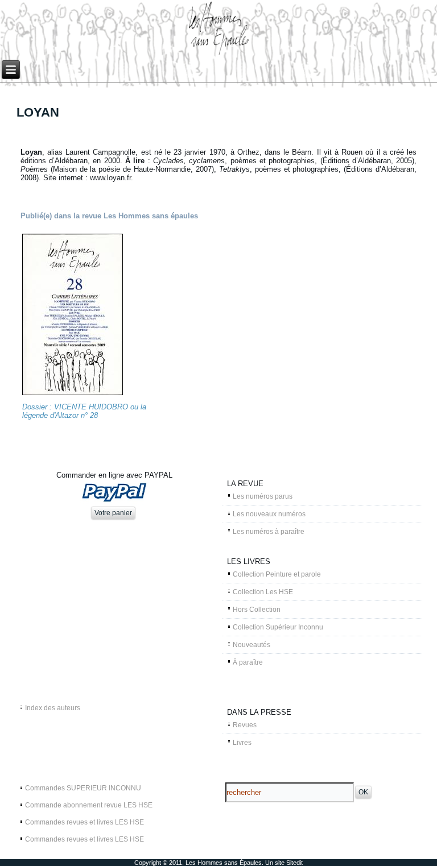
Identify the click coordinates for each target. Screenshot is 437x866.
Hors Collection (257, 610)
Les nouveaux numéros (269, 514)
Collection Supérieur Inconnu (278, 627)
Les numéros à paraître (268, 532)
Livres (242, 743)
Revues (245, 725)
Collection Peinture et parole (277, 574)
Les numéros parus (262, 496)
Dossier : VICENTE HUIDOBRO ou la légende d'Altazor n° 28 (84, 411)
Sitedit (294, 862)
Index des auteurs (52, 708)
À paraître (248, 662)
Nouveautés (251, 645)
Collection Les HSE (263, 592)
